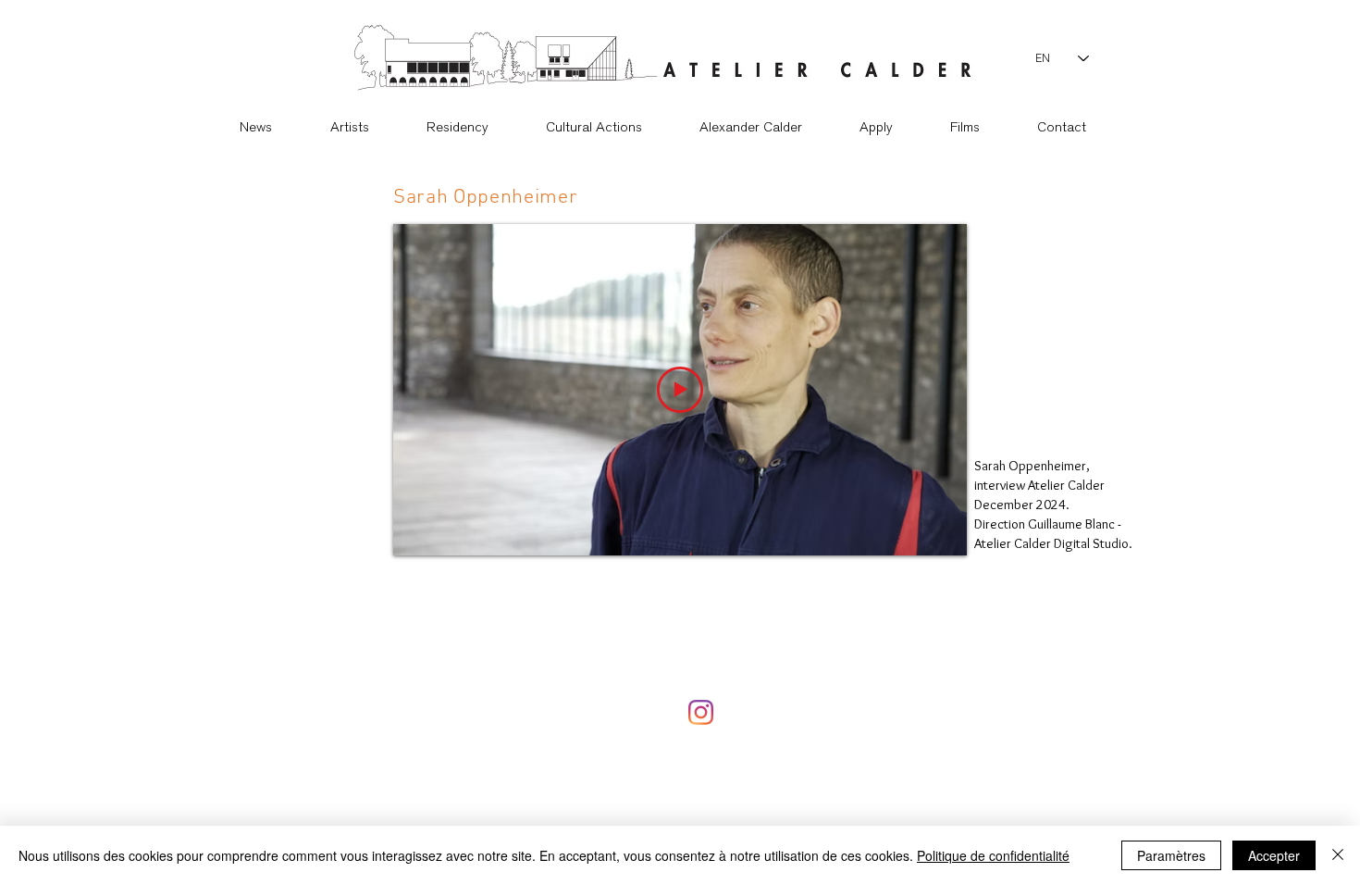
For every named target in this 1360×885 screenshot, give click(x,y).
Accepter (1274, 855)
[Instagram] (700, 712)
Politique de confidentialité (993, 855)
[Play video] (680, 390)
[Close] (1338, 855)
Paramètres (1171, 855)
